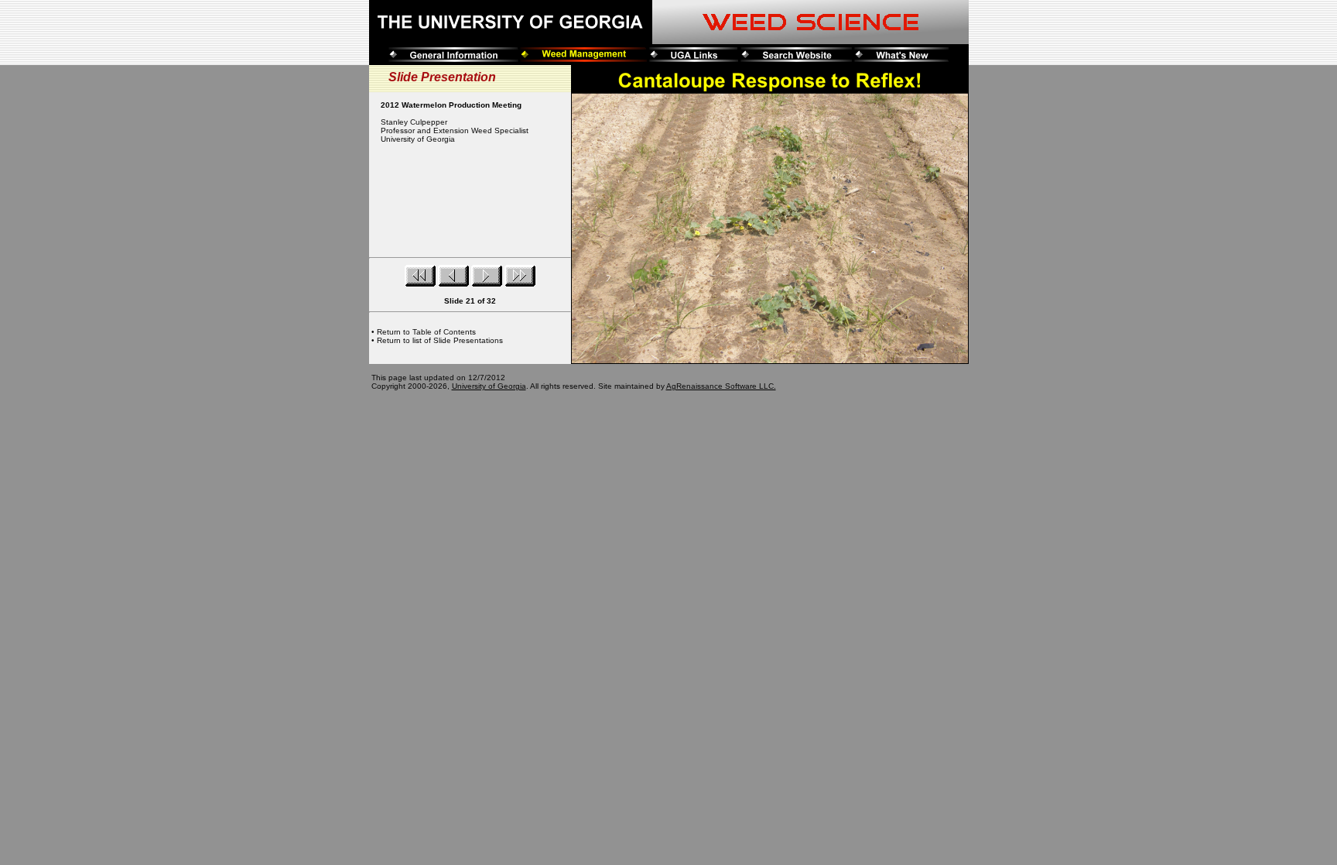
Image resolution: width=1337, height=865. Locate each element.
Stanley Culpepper (414, 122)
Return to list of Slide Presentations (440, 340)
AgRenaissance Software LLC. (721, 386)
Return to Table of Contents (426, 332)
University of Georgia (489, 386)
